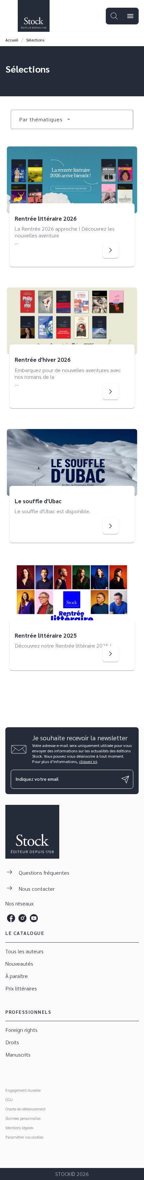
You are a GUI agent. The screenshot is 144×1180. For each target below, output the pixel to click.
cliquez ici (88, 761)
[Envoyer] (125, 779)
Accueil (11, 39)
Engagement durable (23, 1090)
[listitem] (11, 918)
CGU (9, 1099)
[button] (45, 119)
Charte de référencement (25, 1108)
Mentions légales (19, 1127)
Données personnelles (23, 1118)
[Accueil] (33, 16)
